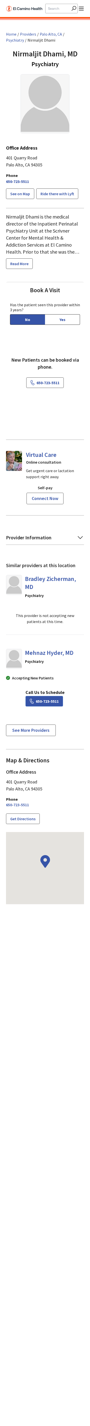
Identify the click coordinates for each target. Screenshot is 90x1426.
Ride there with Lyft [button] (57, 193)
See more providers (31, 730)
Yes (63, 319)
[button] (45, 539)
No (27, 319)
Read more (19, 263)
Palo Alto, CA (51, 34)
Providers (28, 34)
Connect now (45, 498)
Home (11, 34)
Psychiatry (15, 40)
